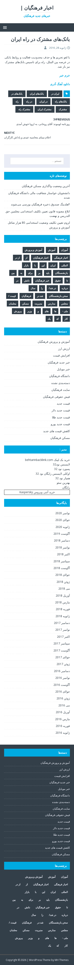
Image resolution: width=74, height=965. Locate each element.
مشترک (63, 109)
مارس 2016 (62, 719)
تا (67, 280)
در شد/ (52, 288)
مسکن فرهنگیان (60, 438)
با (35, 265)
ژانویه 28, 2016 (57, 48)
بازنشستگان (61, 273)
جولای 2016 (62, 691)
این (43, 265)
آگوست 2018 (61, 568)
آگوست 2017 (61, 650)
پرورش (18, 311)
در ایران (43, 101)
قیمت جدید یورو (60, 424)
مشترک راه (24, 109)
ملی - (65, 311)
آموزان (64, 250)
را (42, 288)
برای (30, 273)
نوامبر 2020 (62, 513)
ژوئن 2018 (63, 582)
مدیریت (38, 303)
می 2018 (64, 588)
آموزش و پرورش (33, 250)
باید (47, 273)
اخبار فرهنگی (61, 257)
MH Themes (61, 960)
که (57, 319)
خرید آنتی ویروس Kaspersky (37, 492)
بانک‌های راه (61, 101)
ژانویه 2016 (63, 733)
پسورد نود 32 (62, 469)
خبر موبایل (63, 369)
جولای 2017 (62, 657)
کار (66, 319)
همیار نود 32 (62, 478)
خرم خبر (64, 75)
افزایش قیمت (61, 355)
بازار (26, 265)
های (47, 311)
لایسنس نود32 (61, 464)
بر (39, 273)
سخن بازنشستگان (58, 296)
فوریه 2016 (63, 726)
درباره (65, 288)
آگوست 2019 (61, 534)
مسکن (25, 303)
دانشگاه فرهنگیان (59, 376)
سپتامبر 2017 (61, 643)
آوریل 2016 (63, 712)
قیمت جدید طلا (61, 417)
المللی (64, 265)
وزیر (29, 311)
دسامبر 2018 (62, 540)
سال (33, 288)
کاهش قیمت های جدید (56, 431)
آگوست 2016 (61, 685)
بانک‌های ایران (37, 93)
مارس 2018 (62, 602)
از (26, 257)
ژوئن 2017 (63, 664)
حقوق (58, 280)
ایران (53, 265)
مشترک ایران (44, 109)
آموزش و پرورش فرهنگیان (54, 342)
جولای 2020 (62, 520)
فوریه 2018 (63, 609)
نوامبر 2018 (62, 547)
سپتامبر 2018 (61, 561)
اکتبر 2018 (63, 554)
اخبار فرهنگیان (40, 257)
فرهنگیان (26, 296)
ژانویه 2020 (63, 527)
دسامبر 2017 (62, 623)
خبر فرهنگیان (42, 280)
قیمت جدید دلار (61, 410)
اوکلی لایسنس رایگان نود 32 (53, 474)
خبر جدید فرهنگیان (59, 362)
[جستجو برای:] (37, 160)
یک (49, 319)
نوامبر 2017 (62, 630)
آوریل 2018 (63, 595)
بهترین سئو (63, 483)
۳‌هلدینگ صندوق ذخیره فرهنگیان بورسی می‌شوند (40, 204)
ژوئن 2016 (63, 698)
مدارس (51, 303)
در (17, 280)
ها (55, 311)
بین (13, 273)
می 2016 (64, 705)
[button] (5, 27)
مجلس (64, 303)
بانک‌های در (16, 93)
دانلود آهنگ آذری (60, 84)
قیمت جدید (63, 403)
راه (17, 101)
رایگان (66, 487)
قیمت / (12, 296)
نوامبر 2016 (62, 678)
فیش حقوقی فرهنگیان (56, 397)
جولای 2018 (62, 575)
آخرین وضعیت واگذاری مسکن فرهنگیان (46, 186)
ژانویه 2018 (63, 616)
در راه (29, 101)
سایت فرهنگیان (60, 390)
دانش (26, 280)
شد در (40, 296)
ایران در (55, 93)
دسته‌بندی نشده (60, 383)
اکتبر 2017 (63, 637)
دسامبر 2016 (62, 671)
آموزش (51, 250)
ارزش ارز (64, 349)
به (21, 273)
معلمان (12, 303)
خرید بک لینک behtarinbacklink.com (47, 460)
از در (17, 257)
